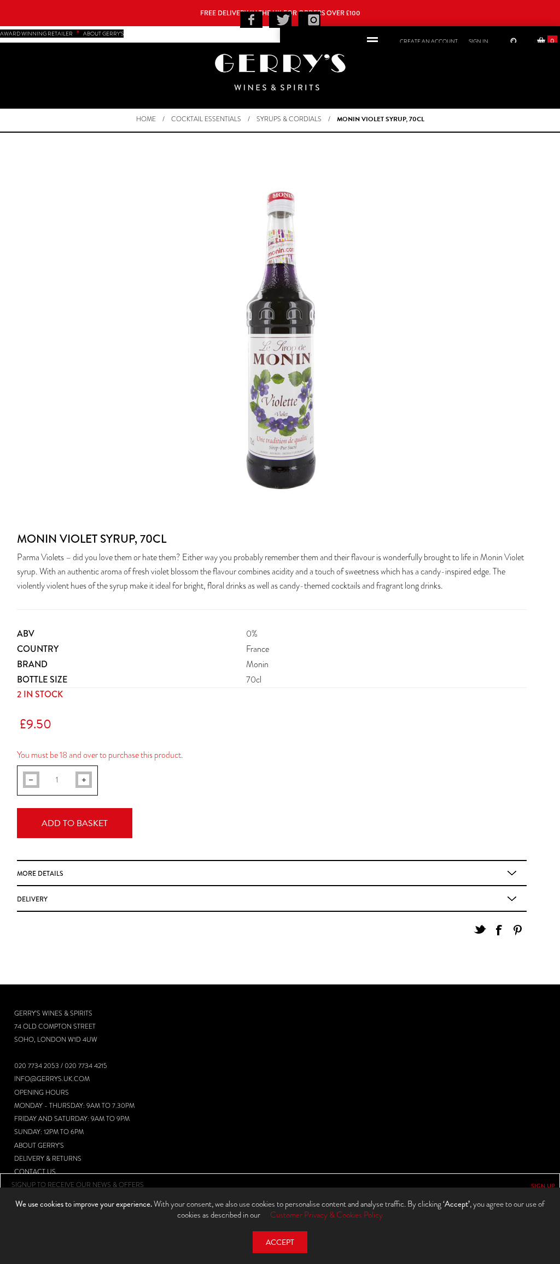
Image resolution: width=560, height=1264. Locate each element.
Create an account (429, 41)
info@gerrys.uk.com (52, 1079)
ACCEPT (280, 1242)
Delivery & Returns (47, 1159)
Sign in (478, 41)
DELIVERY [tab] (32, 899)
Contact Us (35, 1172)
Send (543, 1186)
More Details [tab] (40, 874)
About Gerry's (39, 1145)
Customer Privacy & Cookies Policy (326, 1214)
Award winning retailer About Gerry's (62, 33)
